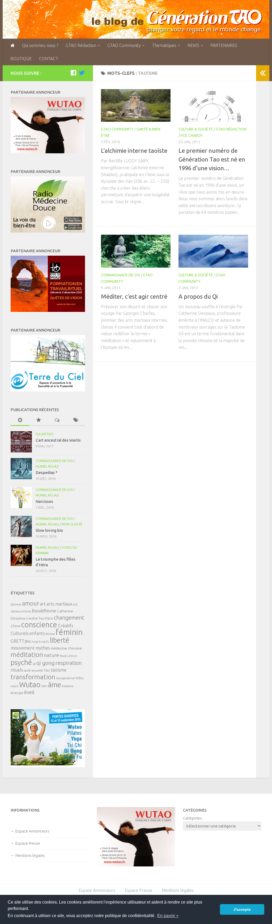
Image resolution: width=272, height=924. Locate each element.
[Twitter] (82, 73)
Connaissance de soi (120, 275)
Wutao (30, 684)
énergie (17, 693)
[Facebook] (73, 73)
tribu (80, 678)
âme (54, 684)
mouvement (23, 648)
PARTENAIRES (223, 45)
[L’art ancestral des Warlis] (21, 441)
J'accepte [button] (242, 909)
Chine (15, 626)
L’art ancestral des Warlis (58, 440)
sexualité (37, 670)
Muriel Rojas (47, 466)
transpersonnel (65, 678)
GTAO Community (124, 45)
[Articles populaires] (38, 420)
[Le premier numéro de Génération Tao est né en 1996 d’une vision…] (213, 105)
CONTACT (48, 58)
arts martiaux (59, 604)
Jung (34, 641)
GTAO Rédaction (81, 45)
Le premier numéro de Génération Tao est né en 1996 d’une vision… (211, 159)
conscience (39, 624)
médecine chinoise (66, 648)
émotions (67, 686)
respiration (69, 663)
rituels (17, 670)
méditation (27, 654)
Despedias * (46, 472)
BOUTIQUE (21, 58)
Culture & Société (195, 129)
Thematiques (164, 45)
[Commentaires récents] (57, 420)
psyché (21, 662)
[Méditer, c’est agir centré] (136, 251)
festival (50, 633)
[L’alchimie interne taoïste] (136, 105)
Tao (47, 670)
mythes (42, 648)
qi (34, 663)
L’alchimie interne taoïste (134, 150)
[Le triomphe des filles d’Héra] (21, 555)
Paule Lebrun (68, 655)
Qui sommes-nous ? (40, 45)
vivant (14, 686)
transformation (33, 677)
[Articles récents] (20, 420)
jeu (28, 641)
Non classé (72, 524)
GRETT (17, 641)
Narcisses (44, 501)
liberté (59, 640)
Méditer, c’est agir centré (134, 296)
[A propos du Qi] (213, 251)
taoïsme (58, 670)
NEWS (193, 45)
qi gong (45, 663)
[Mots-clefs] (75, 420)
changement (69, 617)
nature (51, 655)
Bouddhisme (44, 610)
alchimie (16, 604)
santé (27, 670)
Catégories (192, 818)
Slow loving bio (49, 530)
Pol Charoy (192, 135)
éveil (29, 692)
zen (44, 686)
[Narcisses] (21, 497)
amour (30, 603)
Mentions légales (30, 855)
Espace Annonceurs (32, 831)
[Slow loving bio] (21, 526)
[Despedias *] (21, 468)
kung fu (44, 641)
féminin (69, 632)
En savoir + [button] (167, 915)
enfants (37, 633)
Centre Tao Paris (39, 618)
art (43, 604)
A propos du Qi (198, 296)
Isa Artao (44, 434)
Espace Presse (27, 843)
